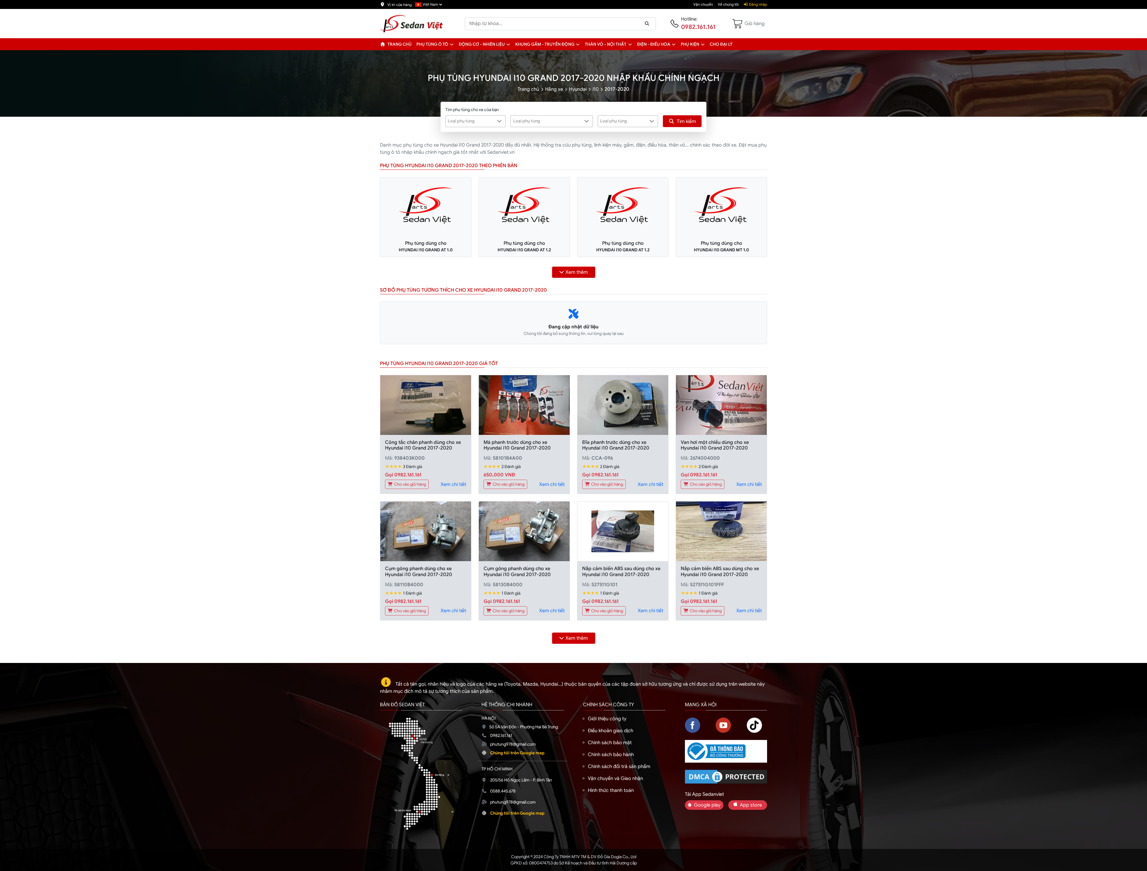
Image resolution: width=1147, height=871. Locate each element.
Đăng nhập (757, 4)
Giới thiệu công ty (607, 719)
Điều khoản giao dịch (610, 731)
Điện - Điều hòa (653, 44)
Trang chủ (399, 44)
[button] (451, 44)
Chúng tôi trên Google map (517, 752)
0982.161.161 (698, 27)
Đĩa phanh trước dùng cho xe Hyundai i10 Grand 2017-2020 (615, 445)
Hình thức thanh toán (611, 790)
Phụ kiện (690, 44)
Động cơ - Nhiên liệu (482, 44)
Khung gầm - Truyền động (544, 44)
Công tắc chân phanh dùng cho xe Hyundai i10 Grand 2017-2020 (423, 445)
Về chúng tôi (728, 4)
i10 (596, 89)
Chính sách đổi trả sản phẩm (619, 767)
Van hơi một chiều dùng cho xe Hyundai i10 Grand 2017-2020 (715, 445)
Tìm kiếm (686, 121)
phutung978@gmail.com (513, 744)
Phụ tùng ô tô (432, 44)
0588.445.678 (503, 791)
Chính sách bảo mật (610, 743)
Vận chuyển (703, 4)
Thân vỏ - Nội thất (605, 44)
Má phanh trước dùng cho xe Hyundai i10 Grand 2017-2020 (517, 445)
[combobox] (475, 121)
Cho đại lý (721, 44)
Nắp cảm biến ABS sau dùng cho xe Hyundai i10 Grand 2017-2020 (621, 571)
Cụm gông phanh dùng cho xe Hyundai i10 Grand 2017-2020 (418, 571)
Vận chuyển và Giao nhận (615, 778)
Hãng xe (554, 89)
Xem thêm (576, 272)
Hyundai (578, 89)
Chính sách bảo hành (611, 755)
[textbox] (472, 121)
